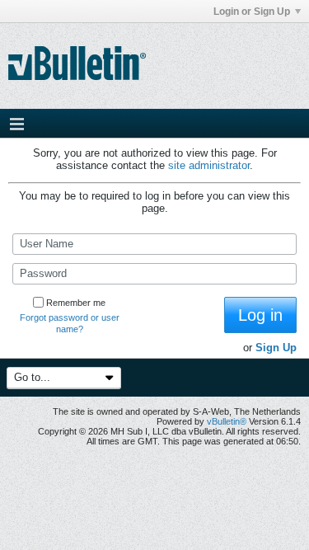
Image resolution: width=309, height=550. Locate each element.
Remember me (75, 303)
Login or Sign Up (251, 11)
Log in (260, 315)
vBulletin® (226, 421)
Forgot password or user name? (69, 323)
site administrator (209, 165)
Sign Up (276, 347)
